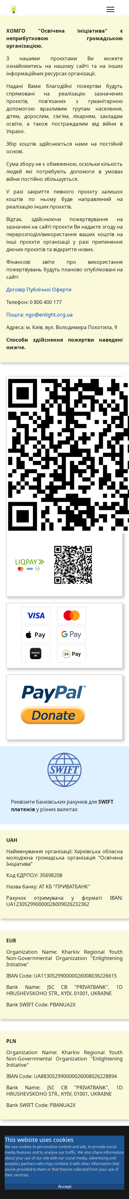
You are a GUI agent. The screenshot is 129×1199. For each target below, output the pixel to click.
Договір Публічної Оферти (38, 289)
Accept (64, 1186)
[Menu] (110, 9)
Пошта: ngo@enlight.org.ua (39, 314)
